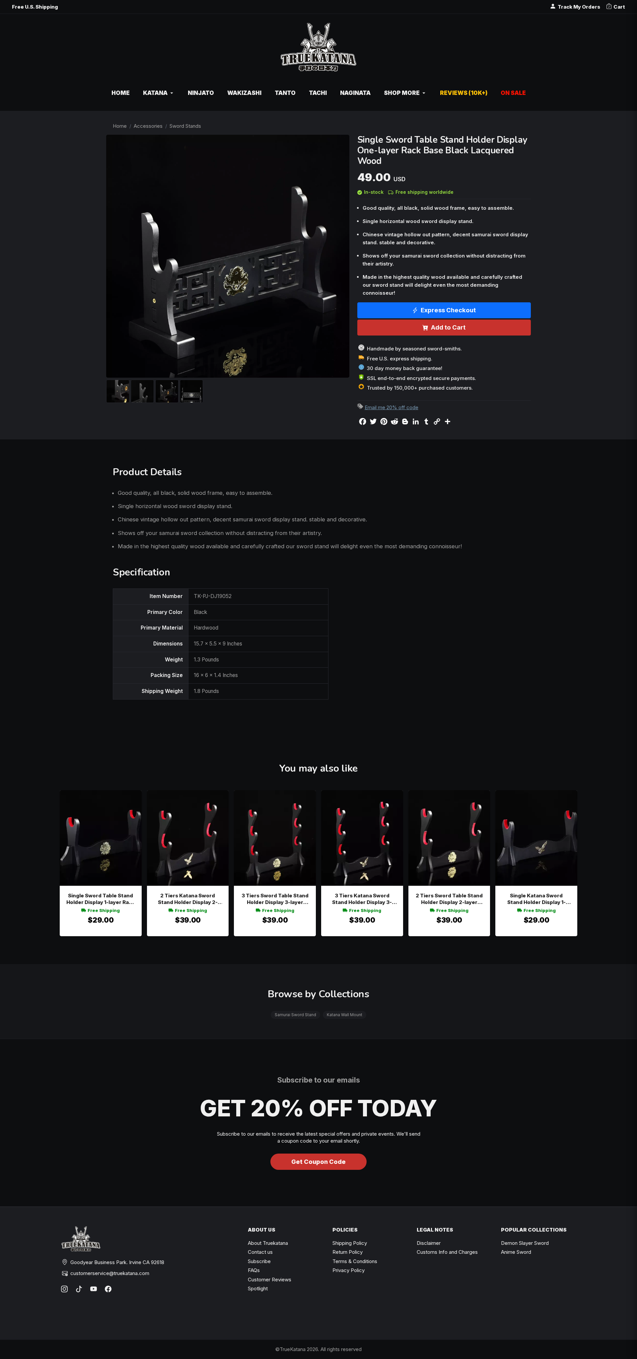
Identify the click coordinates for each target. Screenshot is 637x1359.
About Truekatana (268, 1243)
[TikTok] (79, 1289)
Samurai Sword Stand (295, 1014)
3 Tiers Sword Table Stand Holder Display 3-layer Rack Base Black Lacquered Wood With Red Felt (275, 899)
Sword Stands (185, 126)
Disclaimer (429, 1243)
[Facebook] (108, 1289)
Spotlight (258, 1288)
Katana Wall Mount (344, 1014)
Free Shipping (104, 910)
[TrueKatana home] (318, 51)
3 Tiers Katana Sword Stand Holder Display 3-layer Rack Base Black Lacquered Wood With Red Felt (362, 899)
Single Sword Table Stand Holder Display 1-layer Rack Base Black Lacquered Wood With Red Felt (100, 899)
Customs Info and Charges (447, 1252)
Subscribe (259, 1261)
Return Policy (347, 1252)
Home (120, 126)
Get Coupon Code (318, 1161)
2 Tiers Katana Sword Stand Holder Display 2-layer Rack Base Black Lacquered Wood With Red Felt (188, 899)
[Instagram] (64, 1289)
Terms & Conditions (354, 1261)
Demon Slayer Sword (525, 1243)
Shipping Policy (349, 1243)
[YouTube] (93, 1289)
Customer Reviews (269, 1279)
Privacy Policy (348, 1270)
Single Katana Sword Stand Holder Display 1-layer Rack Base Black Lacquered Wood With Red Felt (536, 899)
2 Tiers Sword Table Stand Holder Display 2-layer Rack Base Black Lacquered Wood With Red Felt (449, 899)
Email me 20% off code (391, 407)
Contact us (260, 1252)
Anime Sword (516, 1252)
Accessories (148, 126)
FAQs (254, 1270)
